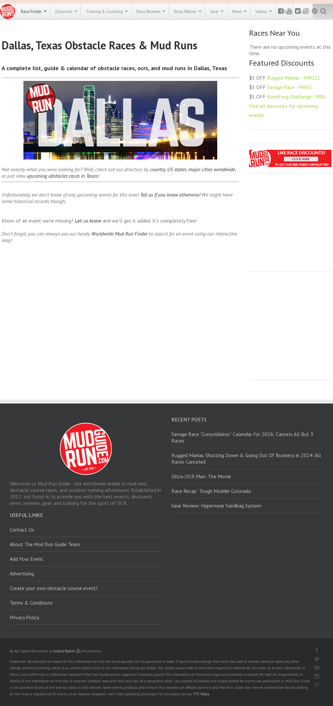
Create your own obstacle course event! (53, 588)
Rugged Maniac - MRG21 (293, 77)
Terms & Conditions (31, 602)
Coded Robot (64, 650)
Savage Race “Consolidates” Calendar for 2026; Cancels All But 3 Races (242, 437)
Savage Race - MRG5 (289, 87)
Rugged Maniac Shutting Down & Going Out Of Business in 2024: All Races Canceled (246, 458)
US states (176, 169)
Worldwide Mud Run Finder (119, 233)
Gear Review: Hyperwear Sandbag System (216, 505)
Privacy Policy (24, 617)
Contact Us (22, 529)
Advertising (22, 573)
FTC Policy (201, 694)
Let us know (88, 220)
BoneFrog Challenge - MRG (296, 96)
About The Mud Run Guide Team (45, 544)
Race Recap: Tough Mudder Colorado (211, 491)
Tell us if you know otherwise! (170, 194)
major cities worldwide (211, 169)
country (157, 169)
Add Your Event (26, 559)
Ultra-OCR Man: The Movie (201, 476)
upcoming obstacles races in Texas (62, 176)
